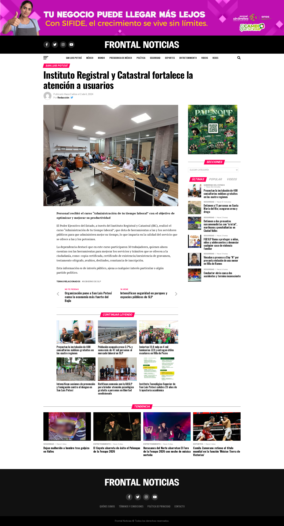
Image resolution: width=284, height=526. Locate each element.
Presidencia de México (120, 57)
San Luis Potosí (74, 57)
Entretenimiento (188, 57)
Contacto (179, 506)
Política (141, 57)
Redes (215, 57)
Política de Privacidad (158, 506)
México (89, 57)
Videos (204, 57)
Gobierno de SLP (92, 282)
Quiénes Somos (107, 506)
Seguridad (155, 57)
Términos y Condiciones (131, 506)
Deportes (170, 57)
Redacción (63, 97)
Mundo (101, 57)
